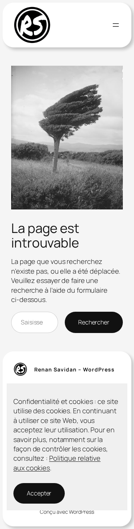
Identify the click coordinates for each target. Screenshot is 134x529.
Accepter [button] (39, 493)
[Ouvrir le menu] (115, 25)
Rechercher (93, 322)
